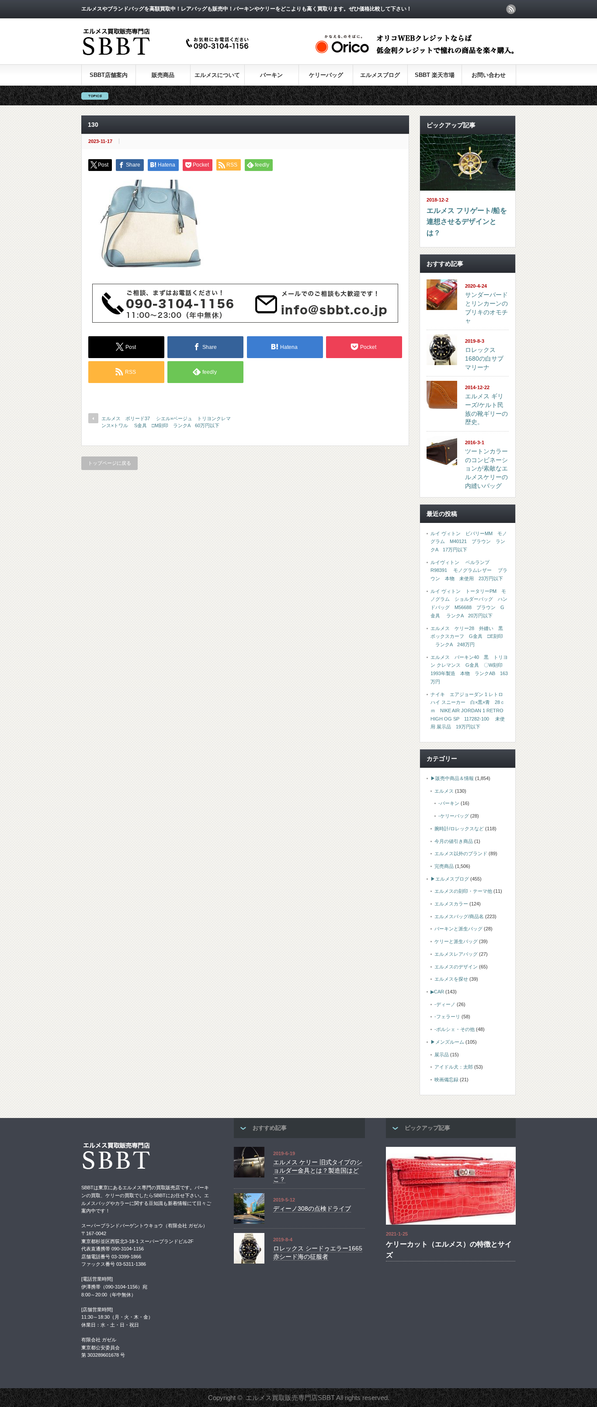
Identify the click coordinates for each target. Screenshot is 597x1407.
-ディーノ (444, 1004)
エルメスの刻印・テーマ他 (463, 891)
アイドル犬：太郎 (453, 1066)
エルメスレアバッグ (456, 954)
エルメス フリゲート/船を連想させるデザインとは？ (467, 222)
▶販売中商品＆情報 (452, 778)
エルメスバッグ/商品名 (459, 916)
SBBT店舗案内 (109, 75)
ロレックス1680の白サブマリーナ (484, 358)
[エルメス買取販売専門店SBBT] (167, 56)
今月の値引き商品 (453, 841)
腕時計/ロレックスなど (459, 828)
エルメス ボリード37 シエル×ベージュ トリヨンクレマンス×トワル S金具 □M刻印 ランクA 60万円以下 (166, 422)
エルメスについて (217, 75)
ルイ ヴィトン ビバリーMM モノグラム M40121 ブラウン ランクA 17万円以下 (468, 541)
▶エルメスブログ (449, 878)
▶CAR (437, 991)
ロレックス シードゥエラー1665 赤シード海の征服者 (317, 1253)
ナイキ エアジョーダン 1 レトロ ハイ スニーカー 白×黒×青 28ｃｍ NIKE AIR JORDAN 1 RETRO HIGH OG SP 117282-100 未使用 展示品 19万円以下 (467, 711)
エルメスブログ (380, 75)
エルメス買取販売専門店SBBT (290, 1397)
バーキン (271, 75)
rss (511, 9)
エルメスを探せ (451, 979)
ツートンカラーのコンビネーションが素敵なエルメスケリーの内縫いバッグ (486, 468)
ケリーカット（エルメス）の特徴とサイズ (449, 1249)
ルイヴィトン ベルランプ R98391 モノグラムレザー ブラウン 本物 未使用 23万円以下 (468, 570)
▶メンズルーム (447, 1042)
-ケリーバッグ (453, 815)
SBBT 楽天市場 (435, 75)
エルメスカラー (451, 903)
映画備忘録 (446, 1079)
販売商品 (163, 75)
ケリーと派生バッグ (456, 941)
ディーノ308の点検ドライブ (312, 1208)
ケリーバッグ (326, 75)
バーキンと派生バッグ (458, 928)
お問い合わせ (489, 75)
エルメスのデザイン (456, 966)
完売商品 (444, 866)
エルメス (444, 791)
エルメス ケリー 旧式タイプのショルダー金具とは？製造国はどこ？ (317, 1171)
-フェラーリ (447, 1016)
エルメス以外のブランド (460, 853)
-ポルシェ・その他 (454, 1029)
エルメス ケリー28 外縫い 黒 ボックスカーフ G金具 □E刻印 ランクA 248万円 (469, 636)
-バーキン (448, 803)
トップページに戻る (109, 463)
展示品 (441, 1054)
